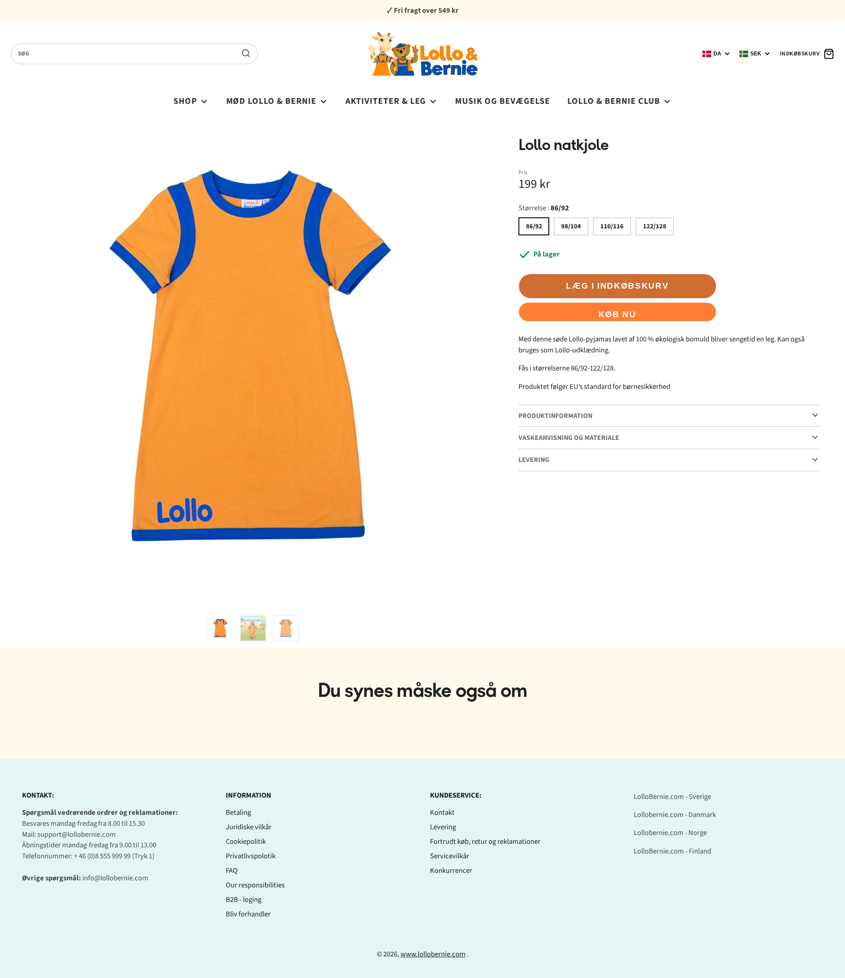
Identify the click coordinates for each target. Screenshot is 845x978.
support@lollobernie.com (76, 834)
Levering (443, 827)
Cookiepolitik (246, 841)
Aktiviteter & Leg (385, 101)
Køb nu (617, 314)
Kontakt (442, 812)
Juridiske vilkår (249, 827)
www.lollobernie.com (433, 954)
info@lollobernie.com (115, 878)
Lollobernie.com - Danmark (675, 815)
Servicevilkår (449, 856)
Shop (185, 101)
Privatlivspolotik (251, 856)
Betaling (238, 812)
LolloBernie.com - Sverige (672, 796)
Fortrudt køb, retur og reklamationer (485, 841)
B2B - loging (243, 899)
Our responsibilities (255, 885)
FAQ (232, 870)
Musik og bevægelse (502, 101)
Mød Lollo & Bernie (271, 101)
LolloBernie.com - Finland (672, 851)
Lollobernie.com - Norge (670, 833)
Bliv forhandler (248, 914)
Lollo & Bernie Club (613, 101)
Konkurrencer (451, 870)
